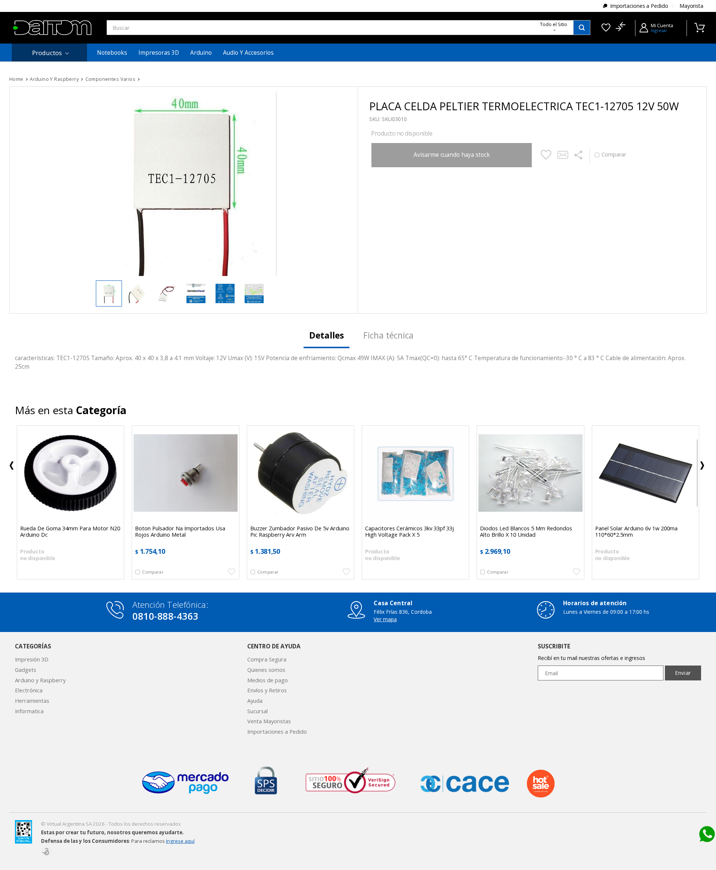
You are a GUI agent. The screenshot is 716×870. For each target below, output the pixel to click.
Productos (47, 52)
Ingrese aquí (180, 841)
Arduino (201, 53)
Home (16, 79)
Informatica (29, 711)
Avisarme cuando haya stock (452, 155)
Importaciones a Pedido (639, 5)
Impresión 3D (31, 659)
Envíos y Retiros (267, 690)
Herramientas (32, 700)
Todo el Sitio (553, 24)
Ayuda (255, 700)
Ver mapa (385, 619)
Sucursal (257, 711)
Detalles (326, 335)
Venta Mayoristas (269, 721)
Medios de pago (267, 680)
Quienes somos (266, 669)
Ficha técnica (388, 335)
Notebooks (112, 53)
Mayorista (691, 5)
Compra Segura (266, 659)
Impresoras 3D (158, 53)
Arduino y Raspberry (40, 680)
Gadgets (25, 669)
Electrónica (29, 690)
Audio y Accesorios (248, 53)
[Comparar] (620, 27)
